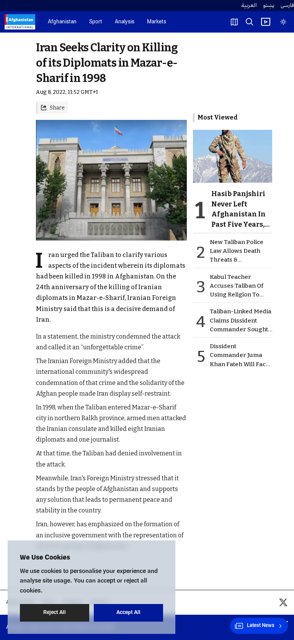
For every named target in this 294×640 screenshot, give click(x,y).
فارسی (287, 6)
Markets (156, 22)
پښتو (268, 6)
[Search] (249, 22)
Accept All (128, 613)
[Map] (234, 22)
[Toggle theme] (283, 22)
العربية (249, 6)
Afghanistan (62, 22)
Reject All (54, 613)
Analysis (124, 22)
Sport (95, 22)
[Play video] (265, 21)
